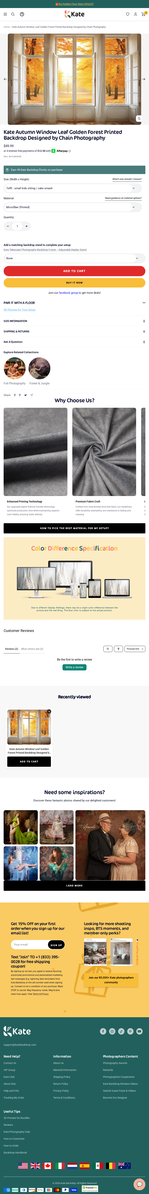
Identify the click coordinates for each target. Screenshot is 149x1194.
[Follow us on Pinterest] (130, 1031)
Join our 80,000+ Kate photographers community (111, 980)
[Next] (143, 79)
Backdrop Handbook (15, 1152)
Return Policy (60, 1083)
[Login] (135, 14)
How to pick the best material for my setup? (74, 528)
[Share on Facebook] (15, 395)
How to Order (11, 1145)
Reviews (8, 1124)
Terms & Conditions (64, 1097)
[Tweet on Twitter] (25, 395)
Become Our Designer (115, 1097)
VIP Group (9, 1069)
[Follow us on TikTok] (121, 1031)
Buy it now (74, 282)
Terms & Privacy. (41, 994)
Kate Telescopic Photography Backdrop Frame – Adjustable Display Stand (45, 249)
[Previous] (5, 79)
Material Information (64, 1069)
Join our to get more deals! (74, 292)
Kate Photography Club (17, 1131)
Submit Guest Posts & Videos (119, 1090)
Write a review (74, 667)
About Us (58, 1063)
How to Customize (14, 1138)
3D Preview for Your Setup (19, 309)
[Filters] (118, 649)
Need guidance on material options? (123, 198)
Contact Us (10, 1063)
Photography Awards (115, 1063)
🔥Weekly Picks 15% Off (74, 4)
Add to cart (29, 761)
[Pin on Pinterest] (20, 395)
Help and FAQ (11, 1090)
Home (7, 27)
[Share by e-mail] (31, 395)
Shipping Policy (61, 1076)
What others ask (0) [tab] (32, 648)
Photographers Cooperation (119, 1076)
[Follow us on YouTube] (139, 1031)
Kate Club (9, 1076)
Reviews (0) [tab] (11, 648)
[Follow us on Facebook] (103, 1031)
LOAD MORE (74, 885)
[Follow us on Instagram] (112, 1031)
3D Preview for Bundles (17, 1117)
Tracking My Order (14, 1097)
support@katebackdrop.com (20, 1044)
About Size (10, 1083)
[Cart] (143, 14)
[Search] (13, 14)
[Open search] (107, 649)
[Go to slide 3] (73, 122)
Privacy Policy (61, 1090)
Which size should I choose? (127, 179)
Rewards (108, 1069)
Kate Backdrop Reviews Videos (120, 1083)
